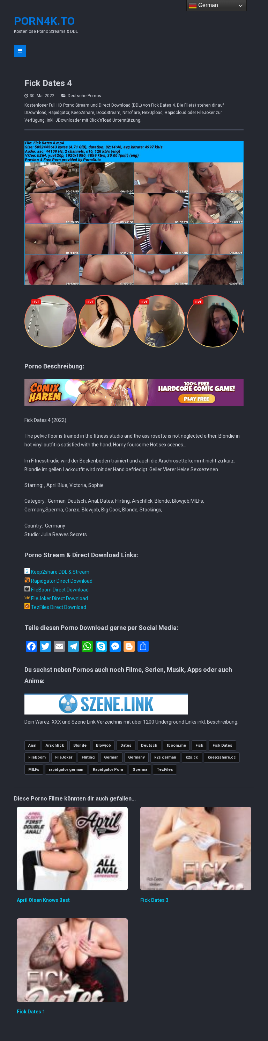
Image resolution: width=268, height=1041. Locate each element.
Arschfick (55, 745)
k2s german (165, 757)
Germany (136, 757)
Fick (199, 745)
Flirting (88, 757)
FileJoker (63, 757)
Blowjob (103, 745)
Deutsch (149, 745)
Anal (32, 745)
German (111, 757)
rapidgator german (66, 769)
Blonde (80, 745)
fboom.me (176, 745)
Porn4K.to (44, 21)
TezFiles (165, 769)
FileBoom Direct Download (59, 590)
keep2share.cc (222, 757)
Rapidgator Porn (108, 769)
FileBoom (37, 757)
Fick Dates (222, 745)
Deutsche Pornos (84, 95)
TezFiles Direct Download (58, 607)
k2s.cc (192, 757)
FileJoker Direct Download (59, 598)
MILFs (33, 769)
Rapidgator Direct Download (61, 581)
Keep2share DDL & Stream (59, 572)
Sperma (140, 769)
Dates (126, 745)
